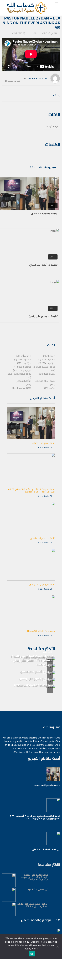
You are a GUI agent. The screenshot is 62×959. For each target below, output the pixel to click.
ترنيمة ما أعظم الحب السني (43, 265)
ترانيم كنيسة (52, 126)
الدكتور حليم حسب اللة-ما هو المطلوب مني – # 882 (32, 905)
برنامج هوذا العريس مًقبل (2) (19, 375)
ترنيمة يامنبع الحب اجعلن (44, 213)
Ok (31, 954)
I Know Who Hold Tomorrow (41, 631)
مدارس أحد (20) (23, 356)
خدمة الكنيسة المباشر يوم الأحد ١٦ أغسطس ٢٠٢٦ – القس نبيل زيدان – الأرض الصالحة (31, 490)
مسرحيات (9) (49, 356)
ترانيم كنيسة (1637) (22, 370)
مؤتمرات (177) (24, 363)
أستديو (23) (49, 388)
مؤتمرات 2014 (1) (46, 363)
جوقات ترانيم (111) (22, 367)
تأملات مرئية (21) (47, 374)
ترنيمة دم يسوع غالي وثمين (43, 316)
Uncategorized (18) (21, 388)
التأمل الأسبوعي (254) (23, 383)
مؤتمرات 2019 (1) (22, 359)
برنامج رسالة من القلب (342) (44, 383)
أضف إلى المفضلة (14, 80)
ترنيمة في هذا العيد (38, 889)
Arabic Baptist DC (38, 78)
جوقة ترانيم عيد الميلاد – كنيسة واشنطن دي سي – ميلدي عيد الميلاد (34, 877)
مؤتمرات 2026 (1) (46, 359)
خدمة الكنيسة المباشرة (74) (44, 368)
